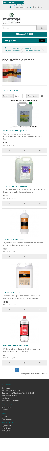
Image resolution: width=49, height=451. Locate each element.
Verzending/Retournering (11, 390)
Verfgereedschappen (12, 51)
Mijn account (6, 426)
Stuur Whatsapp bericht (19, 7)
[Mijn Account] (34, 7)
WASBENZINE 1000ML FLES (15, 345)
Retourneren (6, 407)
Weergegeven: (33, 96)
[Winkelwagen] (41, 7)
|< (4, 370)
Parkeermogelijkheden (10, 395)
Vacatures (5, 398)
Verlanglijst (6, 431)
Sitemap (5, 410)
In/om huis (28, 48)
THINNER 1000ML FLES (13, 239)
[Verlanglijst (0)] (38, 7)
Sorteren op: (7, 96)
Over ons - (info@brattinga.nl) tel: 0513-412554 (18, 393)
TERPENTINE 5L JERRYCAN (15, 186)
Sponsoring (6, 388)
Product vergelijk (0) (11, 90)
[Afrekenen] (45, 7)
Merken (4, 416)
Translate (19, 5)
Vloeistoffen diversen (32, 51)
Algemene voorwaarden (10, 400)
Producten (15, 48)
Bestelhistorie (7, 428)
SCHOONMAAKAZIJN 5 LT (15, 130)
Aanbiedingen (7, 419)
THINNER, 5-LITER (11, 292)
